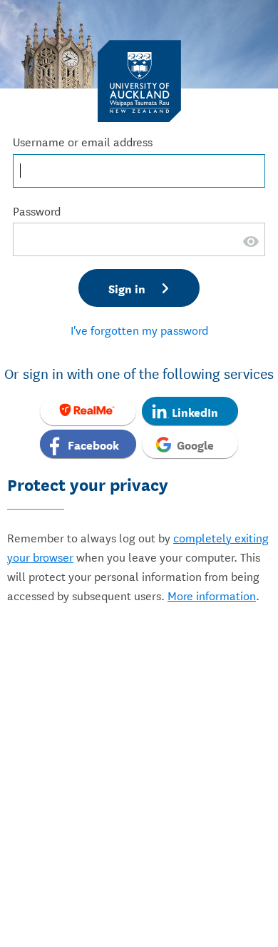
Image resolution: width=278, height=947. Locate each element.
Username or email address (83, 141)
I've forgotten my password (139, 329)
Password (37, 210)
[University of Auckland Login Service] (139, 80)
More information (212, 595)
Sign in (126, 288)
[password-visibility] (251, 250)
